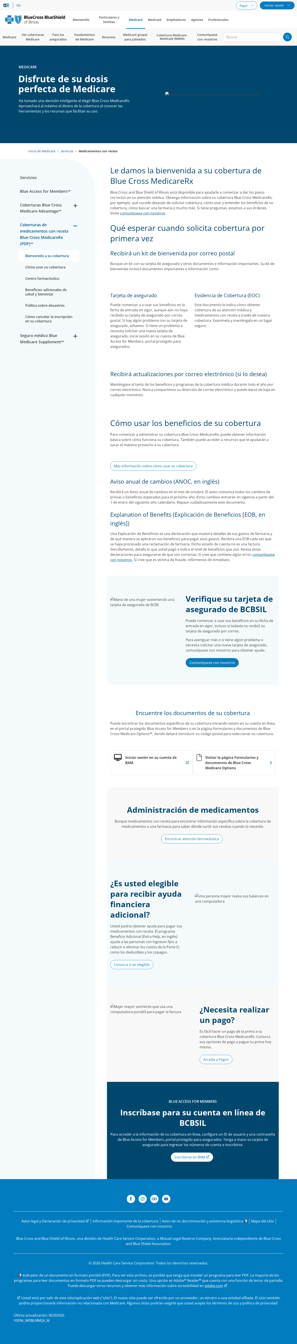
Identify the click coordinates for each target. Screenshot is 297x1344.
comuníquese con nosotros (142, 213)
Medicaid (154, 20)
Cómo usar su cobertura (45, 267)
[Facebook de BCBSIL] (131, 1199)
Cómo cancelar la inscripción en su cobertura (48, 318)
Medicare (136, 20)
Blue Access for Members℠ (45, 191)
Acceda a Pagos (216, 1059)
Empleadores (176, 20)
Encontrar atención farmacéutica (192, 838)
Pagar (244, 5)
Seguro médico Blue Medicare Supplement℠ (42, 338)
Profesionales (218, 20)
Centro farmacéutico (42, 278)
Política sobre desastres (45, 305)
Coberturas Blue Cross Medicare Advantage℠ (41, 208)
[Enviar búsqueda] (287, 37)
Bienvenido (81, 20)
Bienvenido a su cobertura (47, 255)
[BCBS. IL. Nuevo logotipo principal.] (35, 19)
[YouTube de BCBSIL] (166, 1199)
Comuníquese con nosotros (207, 37)
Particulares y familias (109, 19)
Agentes (197, 20)
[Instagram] (142, 1199)
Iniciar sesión (275, 5)
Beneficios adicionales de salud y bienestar (46, 292)
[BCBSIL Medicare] (154, 1199)
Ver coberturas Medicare (33, 37)
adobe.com (214, 1285)
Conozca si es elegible (132, 964)
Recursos (108, 37)
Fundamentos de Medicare (84, 37)
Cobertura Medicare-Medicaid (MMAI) (172, 37)
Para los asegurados (58, 37)
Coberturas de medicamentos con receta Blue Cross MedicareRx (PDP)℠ (44, 234)
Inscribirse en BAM (190, 1157)
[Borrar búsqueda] (275, 37)
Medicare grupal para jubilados (135, 37)
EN (19, 5)
